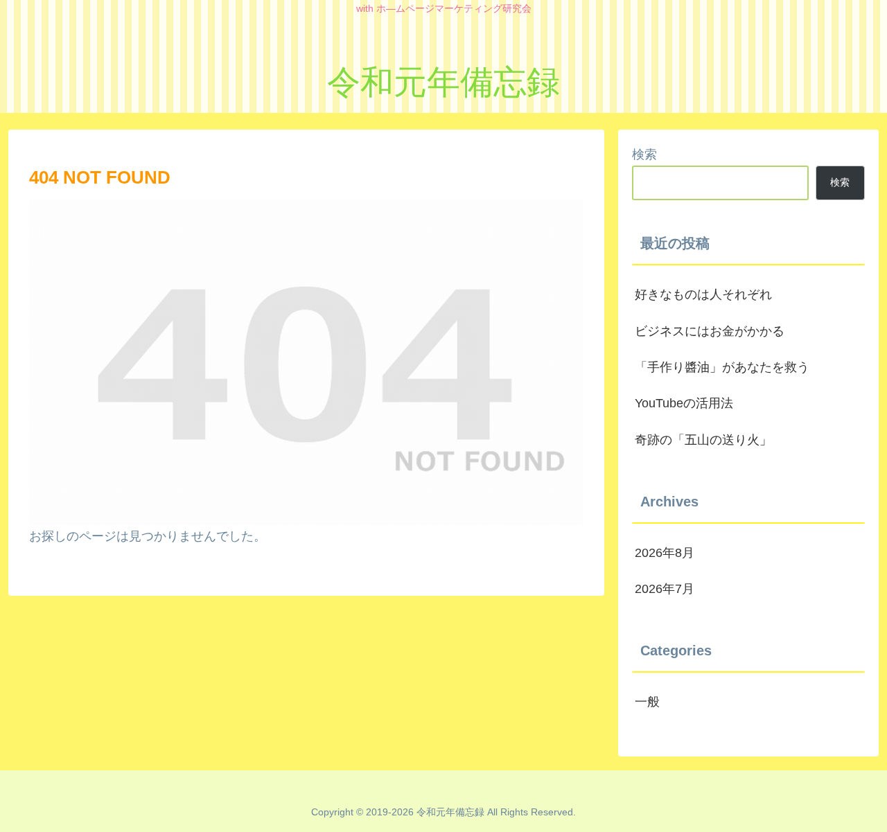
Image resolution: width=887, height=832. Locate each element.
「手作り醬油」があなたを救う (722, 367)
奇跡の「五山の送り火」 (703, 440)
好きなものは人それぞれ (703, 294)
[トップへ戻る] (866, 811)
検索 (644, 154)
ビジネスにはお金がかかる (709, 331)
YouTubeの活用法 (684, 403)
